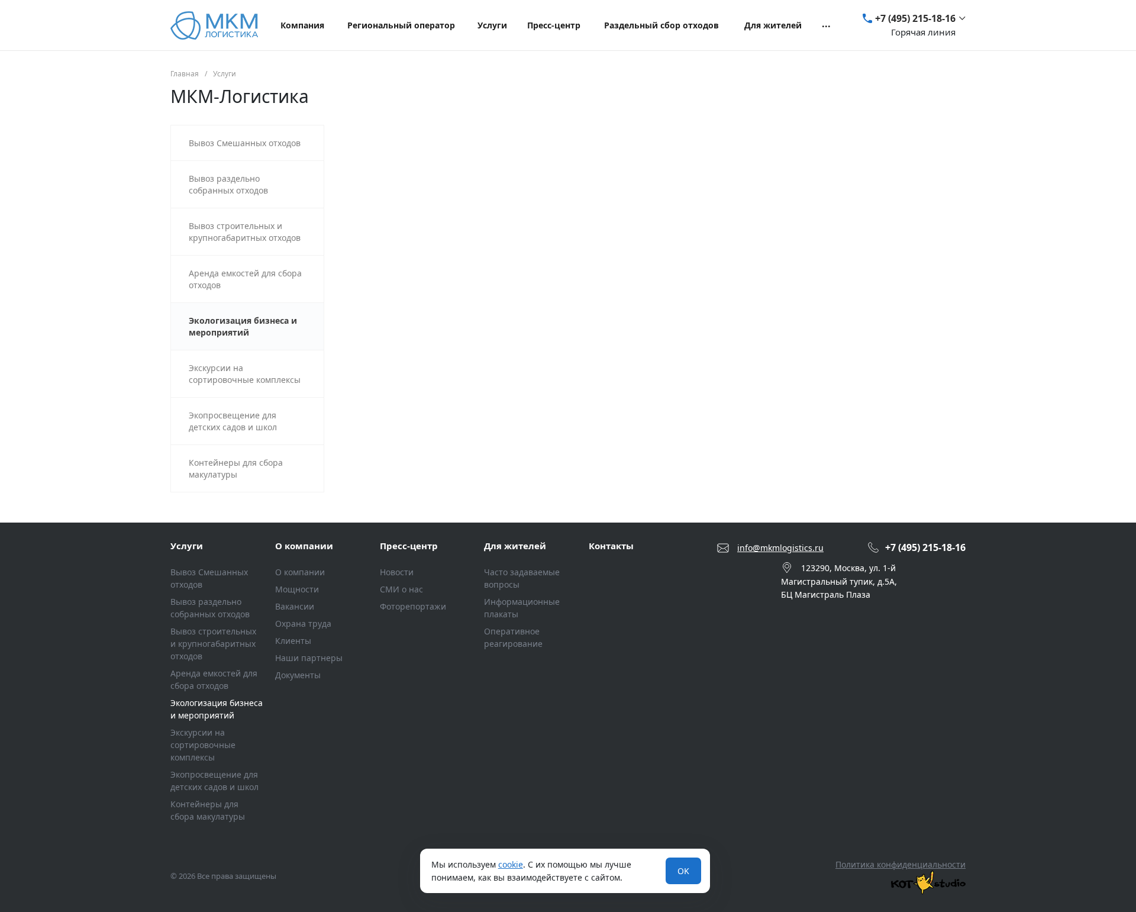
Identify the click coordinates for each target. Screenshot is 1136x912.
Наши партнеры (309, 657)
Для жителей (515, 546)
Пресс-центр (409, 546)
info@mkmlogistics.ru (780, 547)
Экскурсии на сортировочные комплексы (202, 745)
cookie (510, 864)
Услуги (186, 546)
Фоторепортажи (413, 606)
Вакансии (294, 606)
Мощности (297, 589)
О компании (304, 546)
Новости (397, 572)
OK (683, 870)
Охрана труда (303, 623)
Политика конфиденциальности (900, 864)
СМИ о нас (401, 589)
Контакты (611, 546)
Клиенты (293, 640)
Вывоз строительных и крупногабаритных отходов (213, 644)
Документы (298, 675)
